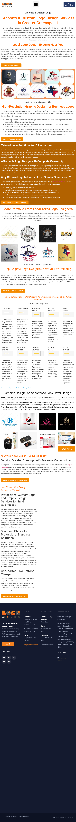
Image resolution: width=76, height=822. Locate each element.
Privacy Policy (63, 817)
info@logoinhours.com (31, 644)
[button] (36, 4)
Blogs (71, 817)
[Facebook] (4, 658)
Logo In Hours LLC (59, 182)
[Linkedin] (9, 662)
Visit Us (55, 817)
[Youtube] (4, 662)
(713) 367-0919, (29, 638)
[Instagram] (14, 658)
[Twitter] (9, 658)
